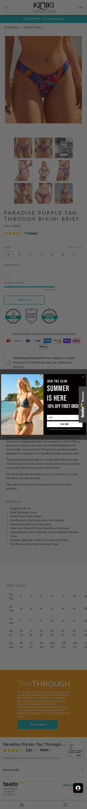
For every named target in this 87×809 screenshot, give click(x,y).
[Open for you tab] (78, 788)
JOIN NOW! (64, 424)
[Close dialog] (83, 377)
